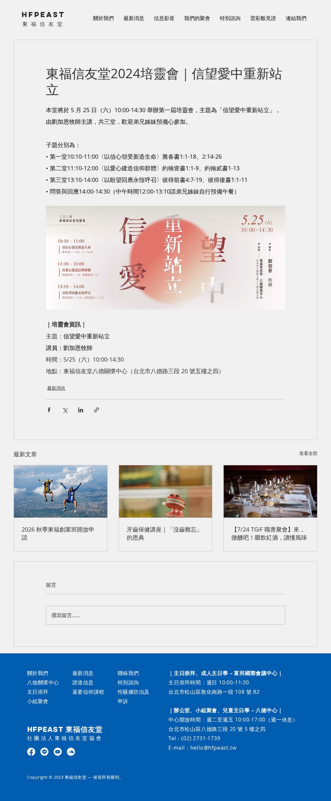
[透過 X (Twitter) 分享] (65, 410)
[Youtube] (58, 752)
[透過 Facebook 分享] (49, 410)
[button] (164, 18)
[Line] (44, 752)
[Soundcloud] (71, 752)
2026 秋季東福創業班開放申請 (58, 533)
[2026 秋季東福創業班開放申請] (60, 491)
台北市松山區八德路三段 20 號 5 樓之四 (217, 728)
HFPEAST (43, 14)
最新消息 (56, 388)
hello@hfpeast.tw (213, 747)
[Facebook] (31, 752)
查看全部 (308, 453)
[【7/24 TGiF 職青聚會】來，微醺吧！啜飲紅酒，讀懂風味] (270, 491)
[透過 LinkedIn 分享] (81, 410)
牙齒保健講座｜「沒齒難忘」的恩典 (164, 533)
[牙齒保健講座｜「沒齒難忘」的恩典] (165, 491)
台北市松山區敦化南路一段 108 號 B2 (214, 691)
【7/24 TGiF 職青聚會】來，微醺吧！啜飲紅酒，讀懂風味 (269, 533)
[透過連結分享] (96, 410)
